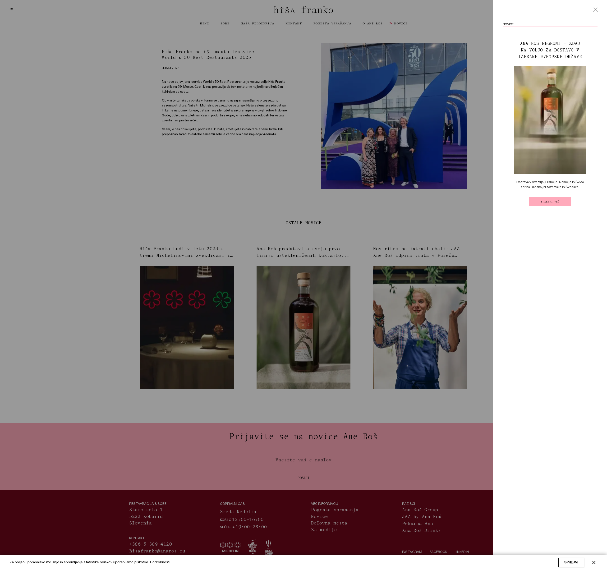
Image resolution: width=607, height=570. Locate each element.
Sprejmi (571, 562)
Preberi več (550, 201)
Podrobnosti (160, 562)
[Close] (595, 10)
